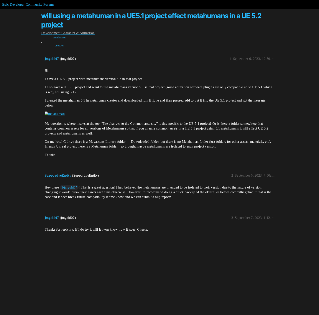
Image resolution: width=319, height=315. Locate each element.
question (59, 45)
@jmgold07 (69, 187)
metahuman (59, 37)
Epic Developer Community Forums (28, 4)
